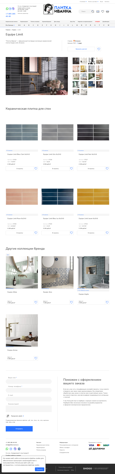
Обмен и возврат (65, 447)
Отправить (19, 429)
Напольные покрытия (63, 470)
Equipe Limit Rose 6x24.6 (16, 218)
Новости (62, 450)
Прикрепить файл (16, 416)
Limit (80, 43)
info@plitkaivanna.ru (12, 445)
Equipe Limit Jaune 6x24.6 (88, 218)
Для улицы (57, 21)
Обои (72, 470)
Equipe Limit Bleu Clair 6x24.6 (18, 154)
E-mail (10, 395)
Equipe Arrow (12, 350)
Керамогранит (24, 21)
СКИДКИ (97, 21)
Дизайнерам (106, 21)
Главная (8, 30)
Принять (39, 469)
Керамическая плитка (11, 21)
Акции (101, 1)
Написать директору (23, 13)
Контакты (107, 1)
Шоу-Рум (72, 21)
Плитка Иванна (57, 9)
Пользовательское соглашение (69, 445)
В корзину (20, 168)
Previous (7, 77)
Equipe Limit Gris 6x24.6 (52, 154)
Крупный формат (46, 21)
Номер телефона (15, 386)
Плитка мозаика (35, 21)
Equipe (14, 30)
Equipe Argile (84, 294)
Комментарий (13, 404)
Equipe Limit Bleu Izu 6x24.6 (53, 218)
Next (66, 77)
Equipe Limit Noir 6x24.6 (88, 154)
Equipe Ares (47, 292)
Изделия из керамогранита (85, 21)
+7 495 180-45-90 (11, 442)
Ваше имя (12, 378)
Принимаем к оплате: (95, 442)
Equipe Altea (12, 292)
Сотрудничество (64, 452)
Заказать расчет (81, 49)
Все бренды (10, 25)
